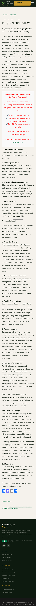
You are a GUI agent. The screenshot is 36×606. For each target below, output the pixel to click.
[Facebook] (4, 545)
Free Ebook (5, 578)
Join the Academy (7, 569)
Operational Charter (8, 589)
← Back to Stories (9, 15)
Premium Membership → (21, 3)
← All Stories (7, 501)
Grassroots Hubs (7, 561)
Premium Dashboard (8, 581)
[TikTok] (8, 545)
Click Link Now (17, 142)
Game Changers (9, 3)
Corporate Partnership (8, 575)
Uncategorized (13, 508)
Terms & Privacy (7, 592)
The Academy (6, 557)
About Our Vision (7, 554)
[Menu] (32, 3)
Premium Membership (8, 572)
